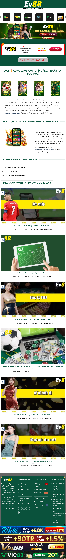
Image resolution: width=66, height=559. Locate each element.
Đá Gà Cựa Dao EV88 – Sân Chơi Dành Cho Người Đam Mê (33, 462)
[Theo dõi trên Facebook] (19, 508)
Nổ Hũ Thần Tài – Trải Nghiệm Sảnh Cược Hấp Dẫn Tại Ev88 (33, 415)
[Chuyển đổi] (3, 167)
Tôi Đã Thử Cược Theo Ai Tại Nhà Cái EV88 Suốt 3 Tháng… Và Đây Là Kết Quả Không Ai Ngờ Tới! (33, 367)
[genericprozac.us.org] (33, 4)
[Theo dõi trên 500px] (19, 512)
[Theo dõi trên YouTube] (28, 508)
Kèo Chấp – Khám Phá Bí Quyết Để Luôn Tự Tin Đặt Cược (33, 226)
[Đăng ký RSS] (25, 508)
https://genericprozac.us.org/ (44, 149)
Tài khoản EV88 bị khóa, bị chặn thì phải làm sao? (33, 273)
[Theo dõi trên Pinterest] (22, 508)
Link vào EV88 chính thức (56, 49)
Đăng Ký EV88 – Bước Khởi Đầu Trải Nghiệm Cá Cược (33, 319)
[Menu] (2, 4)
